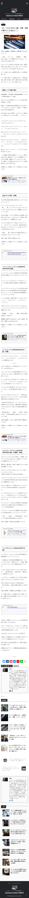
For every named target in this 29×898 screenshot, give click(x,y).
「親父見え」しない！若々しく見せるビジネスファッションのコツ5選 (17, 737)
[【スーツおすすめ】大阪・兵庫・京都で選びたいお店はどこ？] (14, 661)
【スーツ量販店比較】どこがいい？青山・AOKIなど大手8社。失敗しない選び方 (18, 812)
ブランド (19, 18)
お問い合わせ (11, 18)
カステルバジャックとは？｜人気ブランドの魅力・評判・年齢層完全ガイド (18, 841)
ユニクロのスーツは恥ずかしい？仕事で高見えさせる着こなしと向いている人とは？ (18, 822)
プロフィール (4, 18)
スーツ (3, 696)
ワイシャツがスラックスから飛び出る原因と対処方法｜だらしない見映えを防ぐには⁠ (18, 831)
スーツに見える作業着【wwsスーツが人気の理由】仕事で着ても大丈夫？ (18, 871)
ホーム (9, 883)
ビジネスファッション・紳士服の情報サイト (14, 890)
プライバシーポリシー (16, 883)
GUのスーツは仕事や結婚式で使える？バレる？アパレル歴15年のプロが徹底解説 (18, 851)
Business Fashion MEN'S (14, 16)
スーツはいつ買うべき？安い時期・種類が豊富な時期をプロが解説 (18, 861)
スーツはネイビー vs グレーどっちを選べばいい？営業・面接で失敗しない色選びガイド (17, 707)
